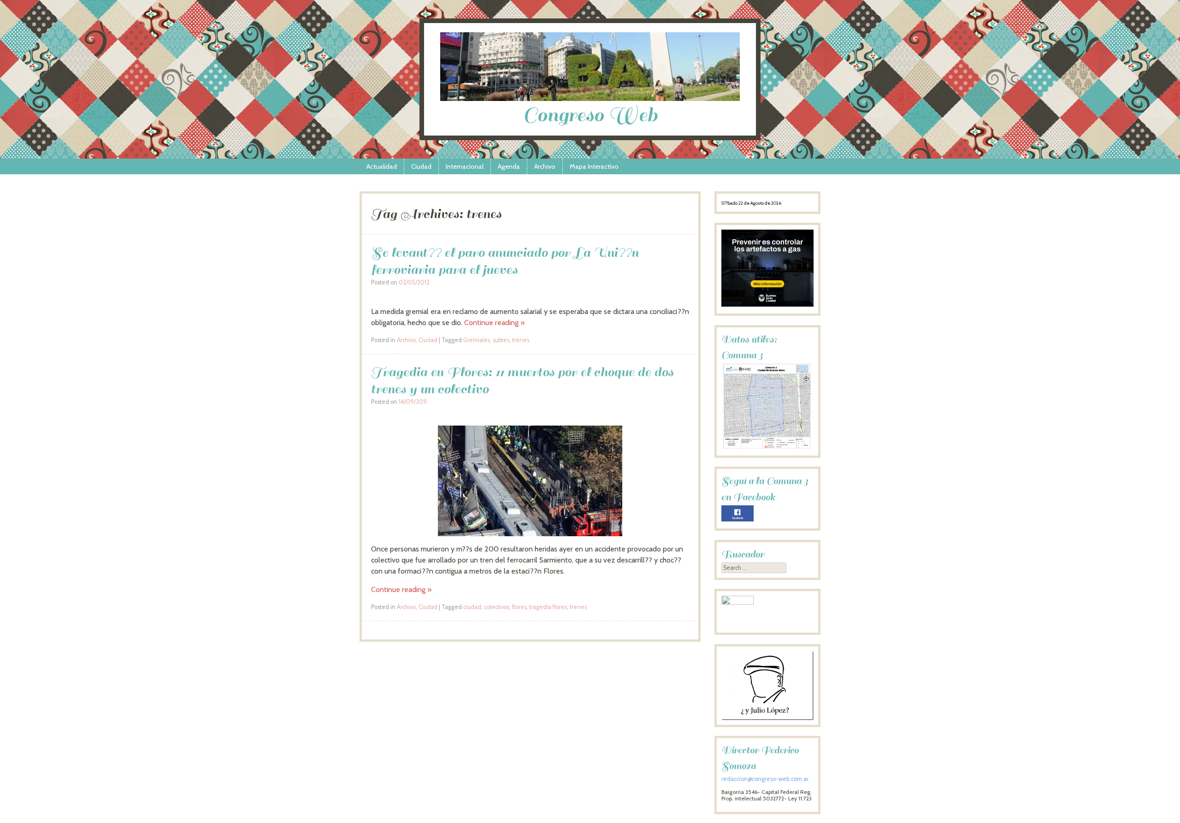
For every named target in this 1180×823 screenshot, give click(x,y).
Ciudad (421, 166)
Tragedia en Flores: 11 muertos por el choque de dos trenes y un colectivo (522, 380)
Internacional (465, 166)
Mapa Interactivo (594, 166)
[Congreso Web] (590, 98)
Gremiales (476, 340)
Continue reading (494, 322)
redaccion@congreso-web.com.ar (764, 779)
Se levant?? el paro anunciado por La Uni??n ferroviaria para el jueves (504, 261)
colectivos (496, 607)
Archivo (544, 166)
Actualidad (381, 166)
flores (519, 607)
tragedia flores (548, 607)
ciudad (472, 607)
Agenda (509, 166)
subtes (501, 340)
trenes (520, 340)
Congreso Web (590, 115)
